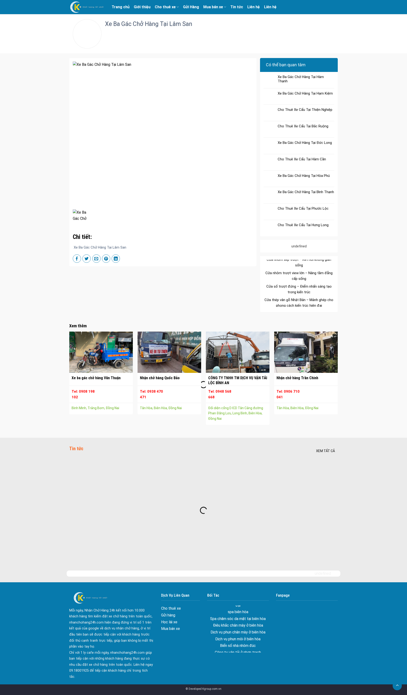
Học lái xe (169, 622)
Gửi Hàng (191, 7)
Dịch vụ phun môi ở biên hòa (237, 623)
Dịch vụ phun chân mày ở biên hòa (238, 616)
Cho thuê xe (165, 7)
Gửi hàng (168, 615)
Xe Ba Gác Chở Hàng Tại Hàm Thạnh (301, 79)
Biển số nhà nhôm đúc (238, 630)
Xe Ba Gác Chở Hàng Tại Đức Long (305, 143)
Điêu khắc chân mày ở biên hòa (238, 610)
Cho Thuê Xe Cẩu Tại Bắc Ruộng (303, 126)
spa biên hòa (299, 297)
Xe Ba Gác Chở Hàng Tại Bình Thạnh (306, 192)
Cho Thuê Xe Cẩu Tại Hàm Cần (302, 159)
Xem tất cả (325, 451)
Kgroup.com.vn (211, 689)
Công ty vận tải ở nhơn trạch (238, 636)
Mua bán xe (213, 7)
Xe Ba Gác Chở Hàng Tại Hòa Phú (304, 176)
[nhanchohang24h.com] (87, 7)
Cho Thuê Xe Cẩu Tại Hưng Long (303, 225)
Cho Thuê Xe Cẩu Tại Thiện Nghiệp (305, 110)
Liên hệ (253, 7)
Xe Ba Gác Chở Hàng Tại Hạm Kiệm (305, 93)
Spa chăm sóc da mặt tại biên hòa (299, 305)
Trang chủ (121, 7)
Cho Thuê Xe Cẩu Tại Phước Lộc (303, 208)
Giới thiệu (142, 7)
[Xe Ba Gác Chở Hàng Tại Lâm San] (82, 215)
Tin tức (236, 7)
